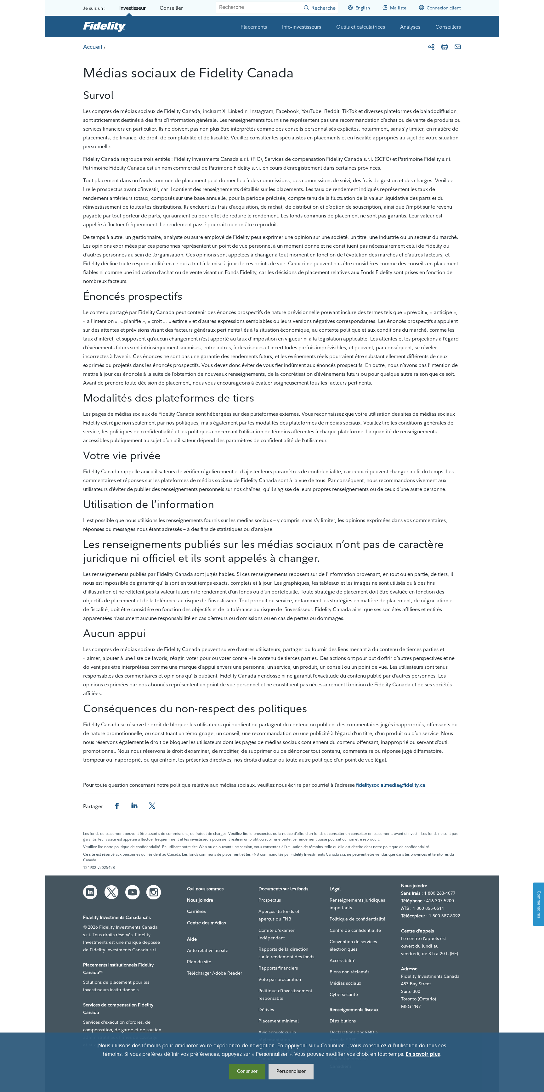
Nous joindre (200, 900)
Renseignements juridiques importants (357, 903)
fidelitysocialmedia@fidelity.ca (390, 785)
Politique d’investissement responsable (285, 994)
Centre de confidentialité (355, 930)
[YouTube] (132, 892)
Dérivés (266, 1009)
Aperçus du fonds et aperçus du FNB (278, 915)
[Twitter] (111, 892)
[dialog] (272, 1062)
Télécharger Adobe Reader (214, 973)
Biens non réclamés (349, 972)
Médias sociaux (345, 983)
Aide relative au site (207, 950)
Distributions (343, 1021)
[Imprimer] (444, 47)
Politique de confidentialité (357, 919)
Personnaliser (291, 1071)
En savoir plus (423, 1054)
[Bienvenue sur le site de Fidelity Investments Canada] (104, 26)
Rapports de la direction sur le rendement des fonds (286, 953)
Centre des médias (206, 923)
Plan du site (199, 962)
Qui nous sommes (205, 889)
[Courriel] (458, 47)
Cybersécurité (344, 994)
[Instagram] (153, 892)
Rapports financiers (278, 968)
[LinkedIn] (90, 892)
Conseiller (171, 8)
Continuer (247, 1071)
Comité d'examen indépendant (276, 934)
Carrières (196, 911)
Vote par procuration (279, 979)
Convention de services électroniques (353, 945)
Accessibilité (342, 960)
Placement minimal (278, 1021)
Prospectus (269, 900)
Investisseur (132, 8)
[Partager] (431, 47)
